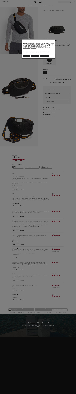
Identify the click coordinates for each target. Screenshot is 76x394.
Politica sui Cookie (33, 48)
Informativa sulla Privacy (26, 48)
